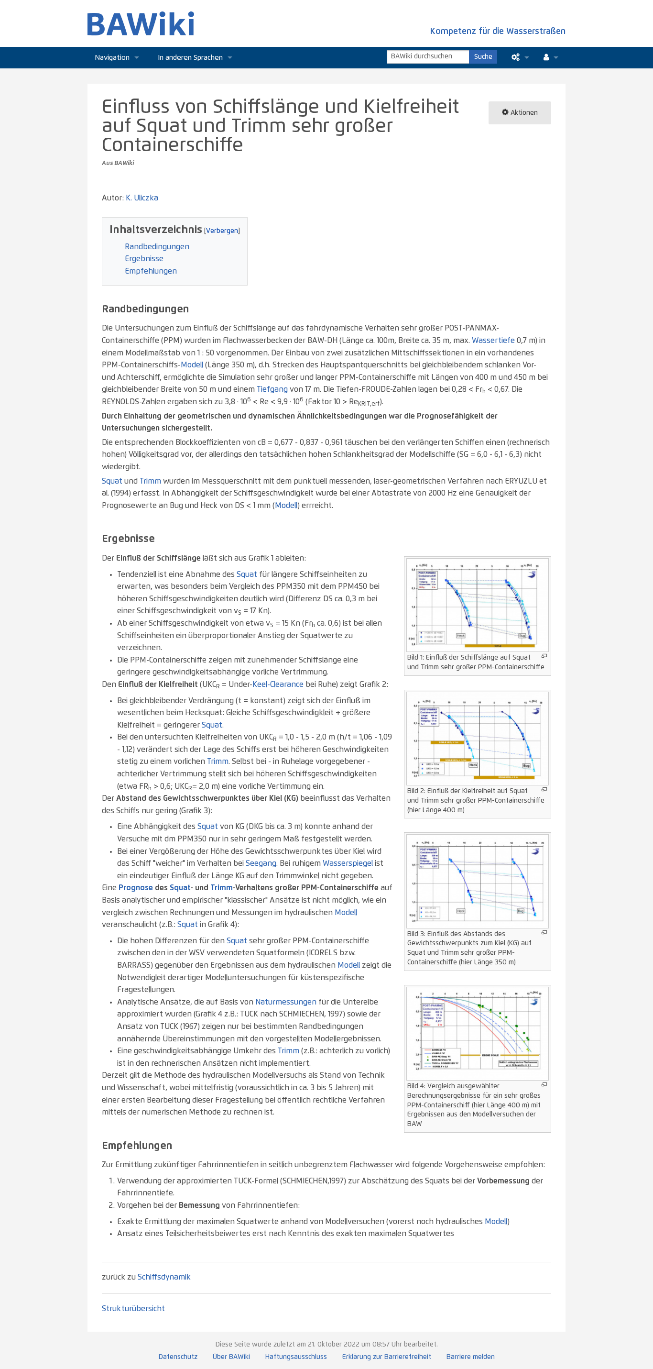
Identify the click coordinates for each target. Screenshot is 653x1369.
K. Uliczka (142, 198)
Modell (192, 365)
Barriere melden (470, 1357)
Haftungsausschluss (296, 1357)
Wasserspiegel (348, 863)
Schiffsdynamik (164, 1277)
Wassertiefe (493, 340)
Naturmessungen (285, 1002)
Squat (112, 481)
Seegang (261, 863)
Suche (483, 57)
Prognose (136, 888)
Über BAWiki (231, 1357)
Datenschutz (178, 1357)
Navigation (112, 57)
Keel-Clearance (278, 684)
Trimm (150, 481)
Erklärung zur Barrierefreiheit (386, 1357)
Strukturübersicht (133, 1309)
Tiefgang (272, 389)
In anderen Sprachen (190, 57)
